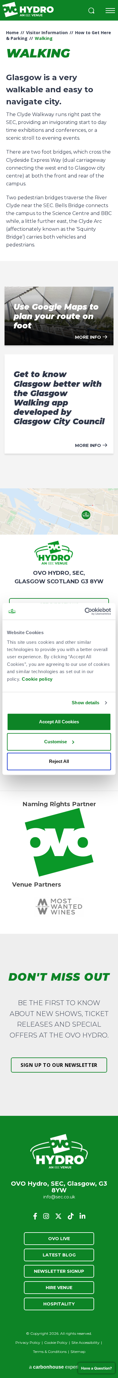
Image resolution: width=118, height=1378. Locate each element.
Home (12, 32)
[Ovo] (59, 842)
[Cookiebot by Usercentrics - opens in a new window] (85, 611)
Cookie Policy (55, 1342)
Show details (85, 702)
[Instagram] (46, 1216)
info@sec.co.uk (59, 1197)
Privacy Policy (27, 1342)
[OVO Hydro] (59, 1152)
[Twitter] (58, 1216)
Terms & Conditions (50, 1351)
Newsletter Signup (59, 1271)
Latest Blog (59, 1255)
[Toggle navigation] (110, 10)
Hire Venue (59, 1287)
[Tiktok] (71, 1216)
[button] (91, 11)
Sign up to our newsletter (59, 1065)
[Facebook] (35, 1216)
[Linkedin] (82, 1216)
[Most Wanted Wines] (59, 906)
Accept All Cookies (59, 721)
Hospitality (59, 1304)
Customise (55, 741)
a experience (59, 1367)
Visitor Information (47, 32)
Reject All (59, 761)
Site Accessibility (85, 1342)
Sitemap (77, 1351)
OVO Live (59, 1238)
